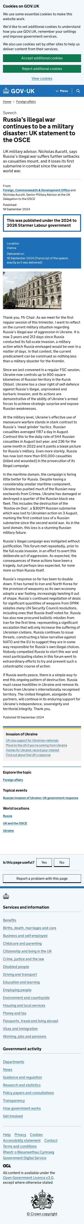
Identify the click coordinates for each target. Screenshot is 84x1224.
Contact (50, 1140)
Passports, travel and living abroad (30, 1021)
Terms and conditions (20, 1146)
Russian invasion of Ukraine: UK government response (40, 798)
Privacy (20, 1134)
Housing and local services (24, 1005)
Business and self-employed (25, 935)
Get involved (13, 1116)
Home (7, 101)
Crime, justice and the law (23, 959)
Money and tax (14, 1013)
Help (7, 1134)
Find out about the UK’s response (28, 755)
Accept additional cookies (42, 58)
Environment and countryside (26, 997)
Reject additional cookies (42, 68)
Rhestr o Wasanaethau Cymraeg (28, 1152)
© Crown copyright (42, 1214)
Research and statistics (22, 1085)
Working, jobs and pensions (24, 1036)
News (7, 1069)
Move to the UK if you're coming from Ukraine (36, 745)
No (64, 862)
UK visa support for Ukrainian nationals (32, 740)
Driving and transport (20, 974)
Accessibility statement (22, 1140)
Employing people (17, 990)
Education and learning (21, 982)
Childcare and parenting (22, 943)
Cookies (36, 1134)
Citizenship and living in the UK (27, 951)
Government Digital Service (24, 1158)
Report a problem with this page (42, 878)
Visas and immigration (20, 1028)
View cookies (42, 78)
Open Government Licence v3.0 (28, 1177)
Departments (13, 1062)
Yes (46, 862)
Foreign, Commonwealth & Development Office (36, 190)
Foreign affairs (26, 101)
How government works (22, 1108)
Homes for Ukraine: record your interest (32, 750)
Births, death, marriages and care (29, 928)
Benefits (9, 920)
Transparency (14, 1100)
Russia (7, 816)
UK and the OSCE (15, 823)
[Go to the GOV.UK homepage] (19, 91)
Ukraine (8, 830)
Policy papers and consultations (28, 1093)
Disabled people (16, 966)
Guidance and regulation (22, 1077)
